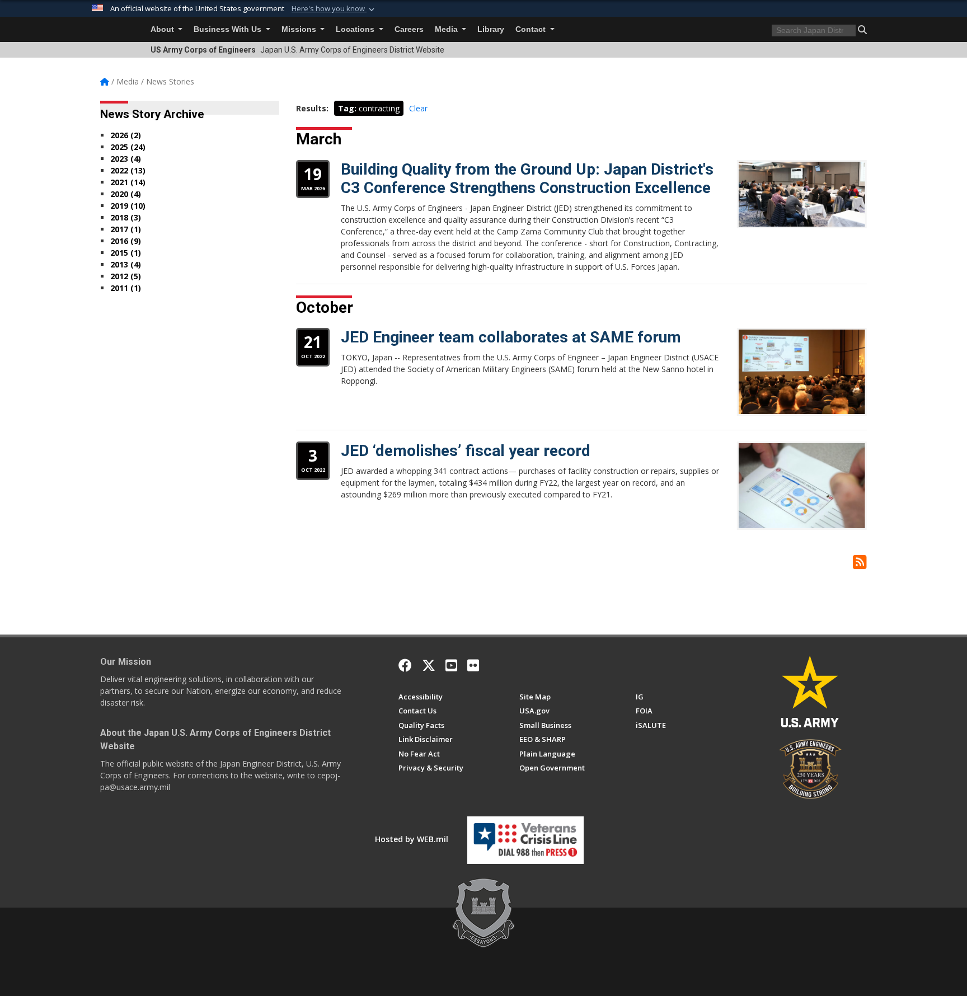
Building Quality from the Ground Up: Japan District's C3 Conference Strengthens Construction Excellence (527, 179)
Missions (299, 29)
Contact (531, 29)
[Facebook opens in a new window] (405, 665)
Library (490, 29)
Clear (418, 108)
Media (447, 29)
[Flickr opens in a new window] (473, 665)
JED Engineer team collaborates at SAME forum (511, 337)
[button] (334, 9)
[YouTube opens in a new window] (451, 665)
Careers (409, 29)
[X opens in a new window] (428, 665)
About (163, 29)
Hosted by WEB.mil (411, 839)
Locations (356, 29)
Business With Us (229, 29)
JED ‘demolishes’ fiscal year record (465, 450)
